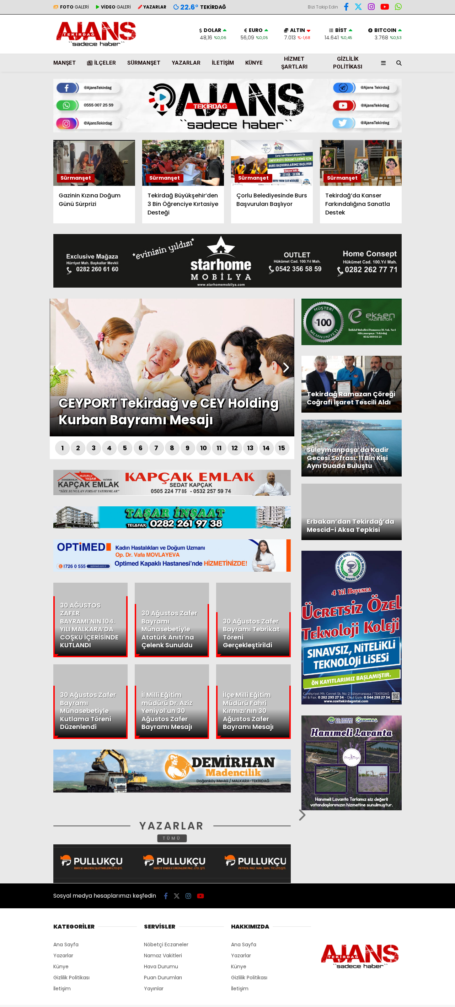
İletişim (223, 63)
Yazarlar (390, 84)
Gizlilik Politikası (347, 63)
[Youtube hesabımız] (200, 896)
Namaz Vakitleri (163, 955)
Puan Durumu (397, 132)
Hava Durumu (395, 117)
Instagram (413, 249)
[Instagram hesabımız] (188, 896)
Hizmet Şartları (294, 63)
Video (385, 69)
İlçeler (105, 63)
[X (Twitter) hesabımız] (410, 229)
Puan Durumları (163, 977)
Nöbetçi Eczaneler (166, 944)
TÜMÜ (171, 838)
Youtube (414, 269)
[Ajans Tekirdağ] (96, 46)
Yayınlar (154, 988)
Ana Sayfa (393, 39)
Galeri (387, 54)
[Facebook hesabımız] (346, 7)
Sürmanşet (143, 63)
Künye (254, 63)
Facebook (412, 209)
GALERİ (74, 7)
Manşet (64, 63)
